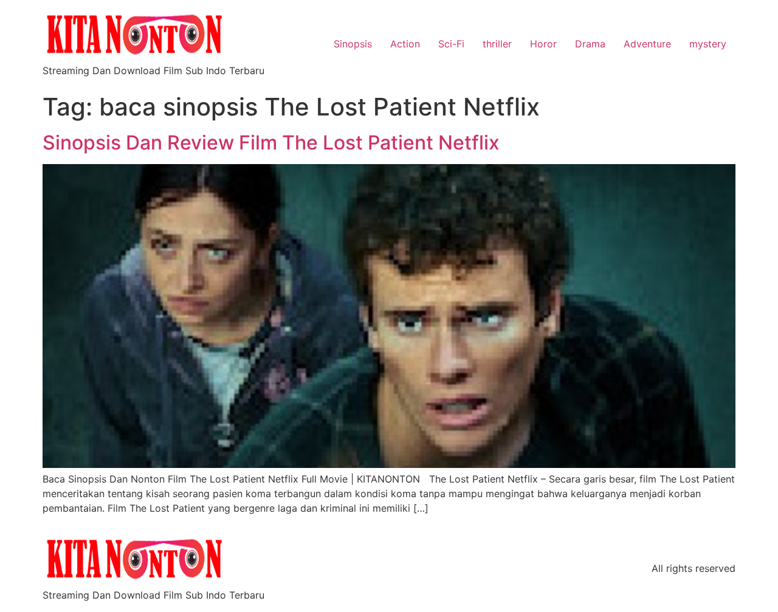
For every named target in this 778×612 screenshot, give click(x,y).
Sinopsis (353, 44)
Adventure (647, 44)
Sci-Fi (451, 44)
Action (405, 44)
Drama (590, 44)
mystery (707, 44)
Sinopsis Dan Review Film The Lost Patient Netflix (271, 142)
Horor (543, 44)
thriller (497, 44)
